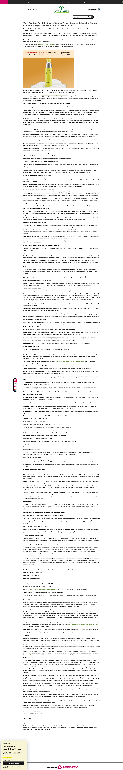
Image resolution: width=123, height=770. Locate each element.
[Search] (88, 17)
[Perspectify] (15, 383)
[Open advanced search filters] (91, 17)
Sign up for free (14, 763)
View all (120, 2)
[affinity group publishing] (15, 386)
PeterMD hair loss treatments (47, 44)
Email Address (7, 757)
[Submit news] (15, 380)
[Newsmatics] (15, 389)
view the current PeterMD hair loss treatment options (70, 361)
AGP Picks (4, 2)
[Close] (25, 742)
